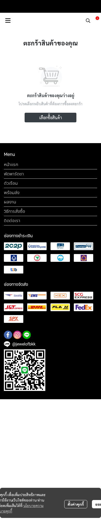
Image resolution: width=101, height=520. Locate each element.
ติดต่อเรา (12, 220)
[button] (88, 20)
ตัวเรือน (11, 183)
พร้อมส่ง (11, 192)
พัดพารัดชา (14, 174)
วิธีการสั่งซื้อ (14, 211)
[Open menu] (8, 20)
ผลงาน (10, 202)
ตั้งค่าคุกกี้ (76, 504)
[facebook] (8, 335)
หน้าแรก (11, 164)
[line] (27, 335)
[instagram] (17, 335)
